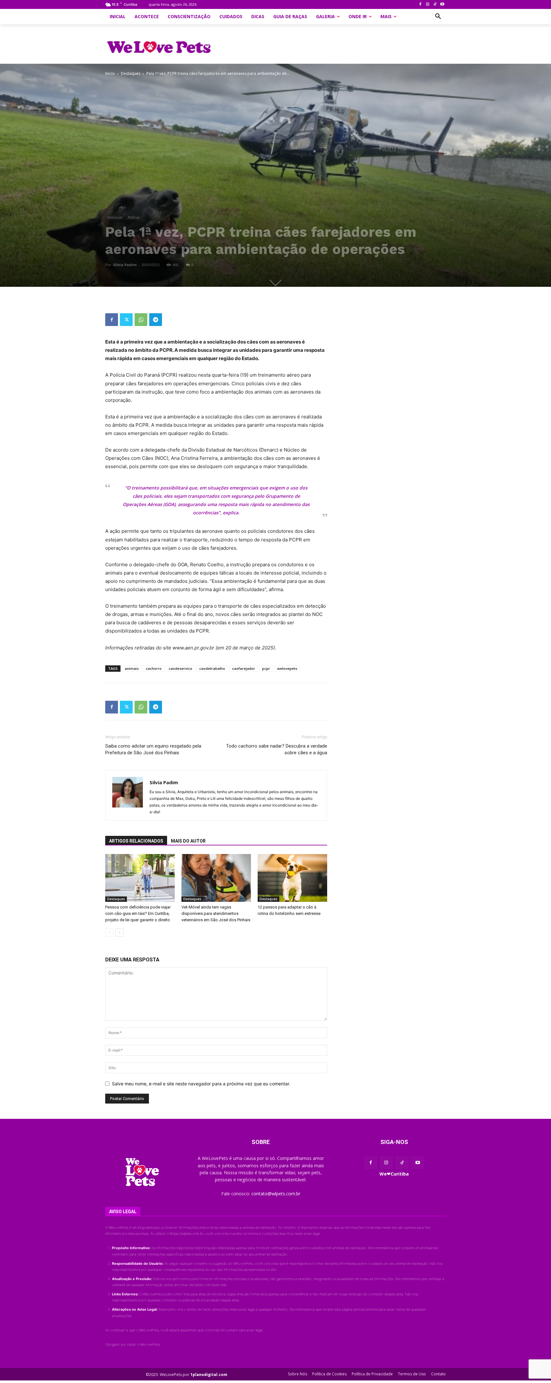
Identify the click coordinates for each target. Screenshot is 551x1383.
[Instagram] (427, 4)
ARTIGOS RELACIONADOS (136, 841)
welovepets (287, 668)
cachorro (154, 668)
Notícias (133, 217)
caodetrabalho (212, 668)
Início (110, 73)
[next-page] (119, 933)
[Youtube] (442, 4)
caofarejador (243, 668)
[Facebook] (420, 4)
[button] (438, 16)
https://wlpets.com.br (186, 1233)
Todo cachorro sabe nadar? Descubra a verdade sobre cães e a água (276, 749)
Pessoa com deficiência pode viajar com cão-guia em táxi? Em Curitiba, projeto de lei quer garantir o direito (138, 913)
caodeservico (180, 668)
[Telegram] (155, 319)
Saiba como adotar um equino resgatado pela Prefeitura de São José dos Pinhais (153, 749)
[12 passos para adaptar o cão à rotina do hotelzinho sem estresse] (292, 878)
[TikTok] (434, 4)
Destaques (130, 73)
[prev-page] (109, 933)
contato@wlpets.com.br (275, 1194)
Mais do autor (188, 841)
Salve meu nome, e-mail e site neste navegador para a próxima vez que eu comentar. (201, 1083)
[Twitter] (126, 319)
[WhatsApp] (141, 319)
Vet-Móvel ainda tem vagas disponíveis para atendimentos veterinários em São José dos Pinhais (215, 913)
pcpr (266, 668)
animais (132, 668)
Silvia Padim (124, 264)
